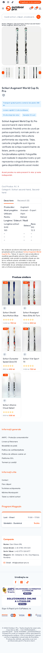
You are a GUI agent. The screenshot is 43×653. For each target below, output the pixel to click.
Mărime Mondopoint (10, 492)
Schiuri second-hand (21, 189)
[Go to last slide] (3, 72)
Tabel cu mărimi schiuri (11, 497)
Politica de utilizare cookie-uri (14, 454)
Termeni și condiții (9, 462)
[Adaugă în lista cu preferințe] (3, 95)
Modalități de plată (9, 446)
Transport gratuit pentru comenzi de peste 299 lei (21, 104)
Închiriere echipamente (11, 488)
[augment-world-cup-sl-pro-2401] (21, 45)
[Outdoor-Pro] (15, 8)
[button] (8, 72)
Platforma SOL (8, 458)
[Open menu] (3, 8)
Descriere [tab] (9, 200)
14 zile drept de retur (11, 115)
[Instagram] (8, 2)
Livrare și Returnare (10, 442)
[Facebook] (4, 2)
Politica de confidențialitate (13, 450)
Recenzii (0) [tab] (23, 200)
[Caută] (38, 17)
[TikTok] (12, 2)
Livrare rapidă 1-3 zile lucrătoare (15, 110)
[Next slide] (40, 72)
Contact (5, 480)
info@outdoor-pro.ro (20, 563)
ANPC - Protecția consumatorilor (15, 437)
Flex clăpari (6, 484)
